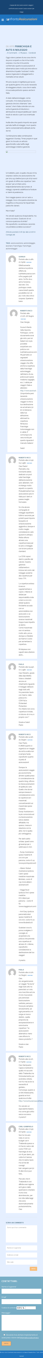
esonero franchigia (14, 246)
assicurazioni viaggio (26, 5)
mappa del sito (14, 5)
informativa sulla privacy (29, 1338)
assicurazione (17, 243)
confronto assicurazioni (16, 8)
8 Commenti (12, 53)
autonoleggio (29, 243)
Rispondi (29, 262)
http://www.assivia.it (28, 391)
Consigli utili (10, 235)
